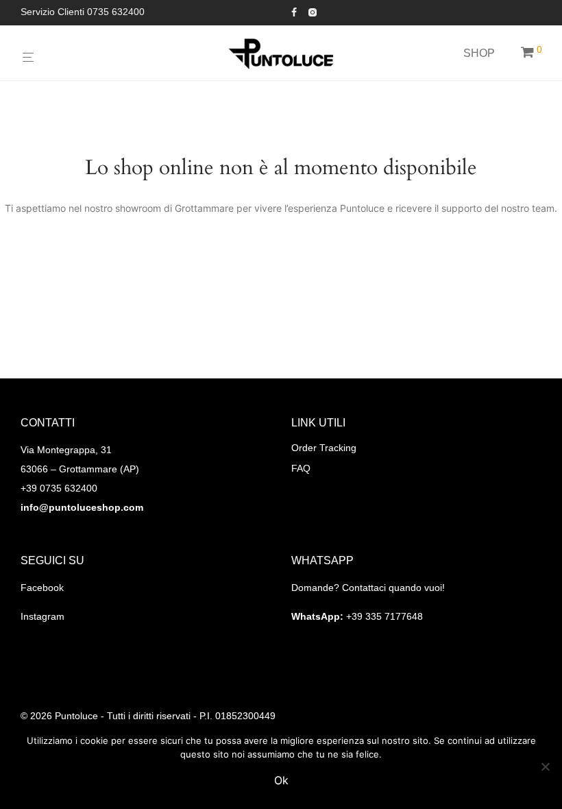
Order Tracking (323, 447)
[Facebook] (294, 11)
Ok (281, 780)
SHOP (479, 53)
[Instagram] (312, 11)
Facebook (42, 587)
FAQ (300, 468)
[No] (545, 766)
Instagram (42, 616)
